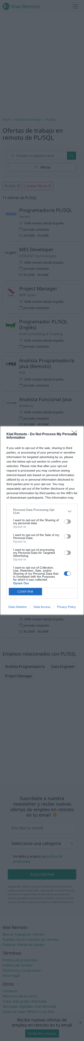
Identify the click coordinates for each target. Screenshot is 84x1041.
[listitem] (42, 511)
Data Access (42, 607)
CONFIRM (25, 591)
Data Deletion (17, 607)
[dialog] (42, 520)
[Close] (76, 434)
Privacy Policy (66, 607)
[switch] (67, 521)
